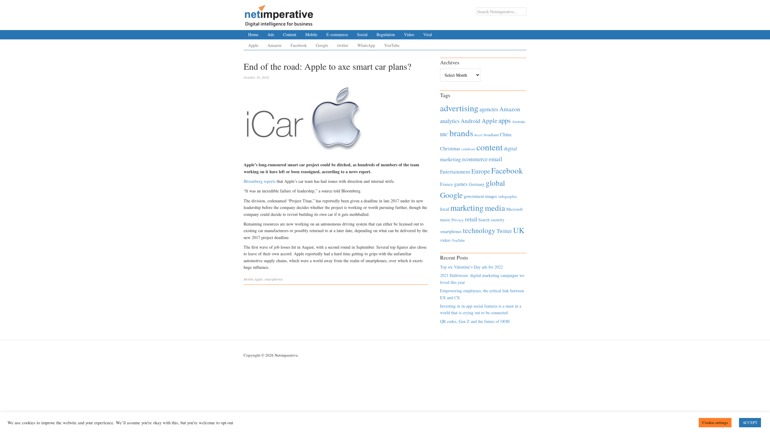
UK (519, 230)
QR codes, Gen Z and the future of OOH (475, 321)
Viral (427, 34)
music (445, 220)
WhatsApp (366, 45)
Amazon (274, 45)
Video (409, 34)
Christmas (450, 148)
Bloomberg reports (260, 181)
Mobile (311, 34)
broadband (491, 134)
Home (253, 34)
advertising (459, 108)
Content (289, 34)
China (505, 134)
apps (504, 120)
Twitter (504, 231)
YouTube (391, 45)
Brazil (478, 135)
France (446, 184)
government (474, 196)
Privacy (457, 220)
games (461, 183)
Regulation (386, 34)
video (445, 240)
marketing (467, 207)
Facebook (299, 45)
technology (479, 230)
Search (484, 220)
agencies (488, 109)
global (495, 183)
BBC (444, 134)
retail (471, 219)
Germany (477, 184)
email (495, 159)
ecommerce (475, 159)
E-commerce (337, 34)
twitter (342, 45)
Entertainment (455, 171)
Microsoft (514, 209)
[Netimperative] (279, 13)
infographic (507, 196)
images (491, 196)
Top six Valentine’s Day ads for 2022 (471, 267)
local (444, 209)
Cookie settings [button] (715, 422)
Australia (518, 121)
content (489, 147)
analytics (449, 120)
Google (322, 45)
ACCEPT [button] (750, 422)
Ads (270, 34)
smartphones (273, 279)
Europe (480, 171)
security (497, 220)
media (495, 207)
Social (362, 34)
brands (461, 133)
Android (470, 121)
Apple (253, 45)
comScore (468, 149)
